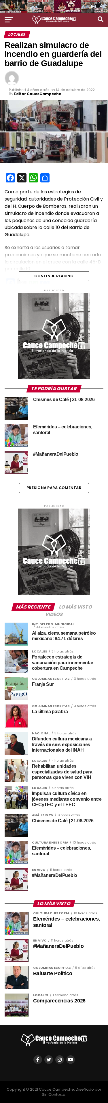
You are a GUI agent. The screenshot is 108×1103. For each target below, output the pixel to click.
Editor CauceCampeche (37, 93)
